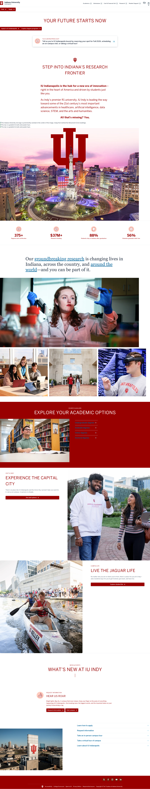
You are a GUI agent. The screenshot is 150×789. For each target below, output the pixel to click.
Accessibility (48, 786)
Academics (86, 3)
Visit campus (70, 710)
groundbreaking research (59, 258)
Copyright (99, 786)
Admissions (96, 3)
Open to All (69, 786)
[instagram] (112, 781)
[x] (104, 781)
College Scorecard (59, 786)
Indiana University (117, 786)
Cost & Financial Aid (110, 3)
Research (122, 3)
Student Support (134, 3)
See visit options (31, 498)
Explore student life (116, 584)
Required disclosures (89, 786)
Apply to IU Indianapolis (9, 28)
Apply (10, 9)
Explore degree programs (30, 28)
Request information (54, 710)
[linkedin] (120, 781)
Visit (2, 9)
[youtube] (116, 781)
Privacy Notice (77, 786)
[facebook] (108, 781)
